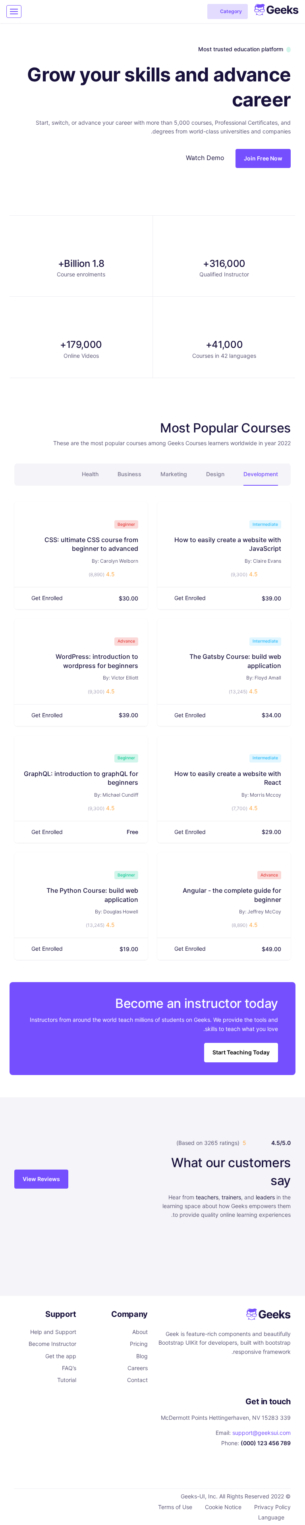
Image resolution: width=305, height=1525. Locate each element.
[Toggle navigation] (13, 11)
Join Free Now (263, 158)
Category (231, 11)
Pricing (139, 1343)
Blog (142, 1356)
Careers (137, 1368)
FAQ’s (69, 1368)
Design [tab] (215, 474)
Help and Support (53, 1331)
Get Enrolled (190, 598)
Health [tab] (90, 474)
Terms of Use (175, 1507)
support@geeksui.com (261, 1432)
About (140, 1331)
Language (271, 1517)
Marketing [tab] (173, 474)
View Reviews (41, 1179)
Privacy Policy (272, 1507)
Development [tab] (260, 474)
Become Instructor (52, 1343)
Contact (137, 1379)
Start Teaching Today (241, 1052)
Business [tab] (129, 474)
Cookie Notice (223, 1507)
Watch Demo (205, 158)
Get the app (60, 1356)
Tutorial (66, 1379)
